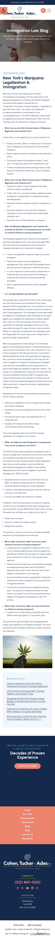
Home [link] (27, 810)
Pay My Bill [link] (27, 838)
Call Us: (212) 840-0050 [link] (43, 10)
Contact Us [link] (27, 834)
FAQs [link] (27, 826)
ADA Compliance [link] (35, 925)
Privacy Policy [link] (18, 925)
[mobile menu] (49, 10)
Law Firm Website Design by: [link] (17, 933)
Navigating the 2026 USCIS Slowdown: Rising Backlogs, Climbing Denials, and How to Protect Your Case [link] (26, 701)
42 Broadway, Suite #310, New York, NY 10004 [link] (27, 2)
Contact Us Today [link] (27, 766)
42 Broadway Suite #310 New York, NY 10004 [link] (28, 904)
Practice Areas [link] (27, 818)
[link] (3, 10)
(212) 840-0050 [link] (27, 882)
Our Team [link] (27, 814)
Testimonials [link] (27, 822)
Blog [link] (27, 830)
